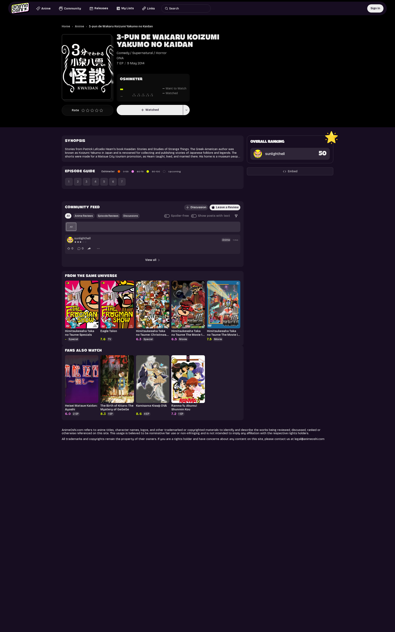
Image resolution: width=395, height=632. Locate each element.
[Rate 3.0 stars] (93, 110)
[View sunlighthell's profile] (70, 240)
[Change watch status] (186, 110)
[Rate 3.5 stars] (96, 110)
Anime (79, 26)
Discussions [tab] (130, 215)
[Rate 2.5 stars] (91, 110)
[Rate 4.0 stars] (98, 110)
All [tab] (68, 215)
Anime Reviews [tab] (84, 215)
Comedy (123, 53)
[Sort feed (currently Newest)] (236, 216)
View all (150, 260)
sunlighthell (82, 238)
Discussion (198, 207)
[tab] (71, 227)
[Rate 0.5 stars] (82, 110)
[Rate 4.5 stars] (100, 110)
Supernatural (142, 53)
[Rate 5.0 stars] (102, 110)
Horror (161, 53)
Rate (75, 110)
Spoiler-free (180, 216)
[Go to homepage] (21, 8)
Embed (292, 171)
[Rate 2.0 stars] (89, 110)
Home (66, 26)
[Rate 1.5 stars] (87, 110)
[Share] (89, 248)
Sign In (375, 8)
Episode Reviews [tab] (108, 215)
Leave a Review (227, 207)
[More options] (98, 248)
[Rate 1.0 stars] (84, 110)
